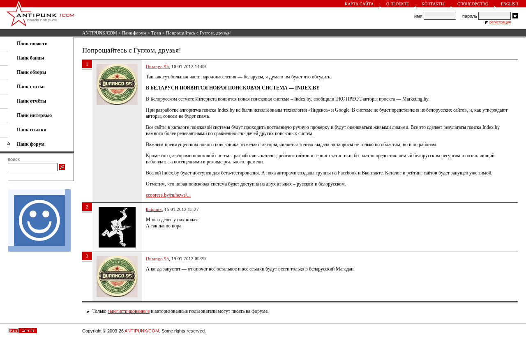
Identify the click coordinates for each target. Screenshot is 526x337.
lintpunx (154, 209)
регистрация (500, 22)
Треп (156, 32)
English (509, 4)
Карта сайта (359, 4)
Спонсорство (472, 4)
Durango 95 (157, 66)
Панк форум (134, 32)
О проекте (397, 4)
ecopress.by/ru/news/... (168, 195)
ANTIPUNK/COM (99, 32)
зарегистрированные (129, 311)
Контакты (433, 4)
